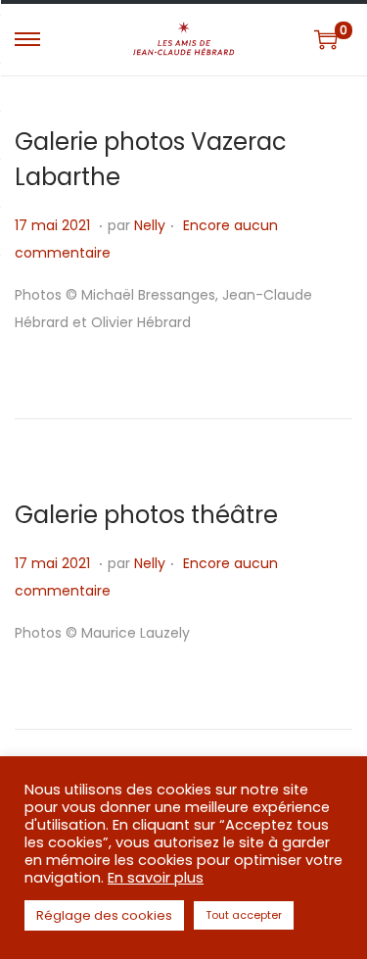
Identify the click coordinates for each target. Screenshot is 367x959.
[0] (326, 39)
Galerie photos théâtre (146, 515)
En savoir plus (156, 878)
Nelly (149, 225)
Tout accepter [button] (244, 915)
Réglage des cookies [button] (104, 915)
